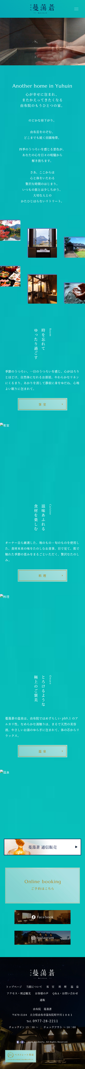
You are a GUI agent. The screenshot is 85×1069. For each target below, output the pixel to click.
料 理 (63, 987)
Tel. (42, 1021)
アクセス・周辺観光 (19, 993)
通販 (42, 1000)
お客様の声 (41, 993)
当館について (34, 987)
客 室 (50, 987)
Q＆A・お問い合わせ (65, 993)
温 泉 (75, 987)
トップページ (14, 987)
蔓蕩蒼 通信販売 (42, 847)
